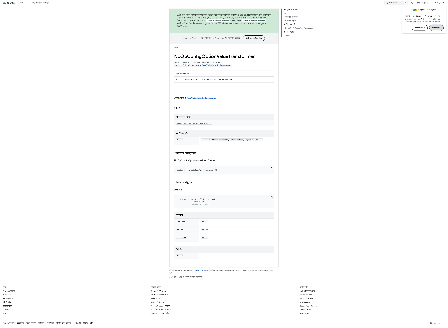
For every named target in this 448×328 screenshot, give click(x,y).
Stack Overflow (305, 310)
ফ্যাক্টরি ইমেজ (7, 306)
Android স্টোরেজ (9, 291)
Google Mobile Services (308, 306)
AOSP (176, 48)
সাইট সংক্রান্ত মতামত (63, 323)
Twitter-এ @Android (158, 291)
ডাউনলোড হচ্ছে (8, 298)
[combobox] (396, 3)
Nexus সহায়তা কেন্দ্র (306, 298)
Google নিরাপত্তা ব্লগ (158, 302)
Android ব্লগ (155, 298)
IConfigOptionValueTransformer (216, 65)
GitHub (5, 313)
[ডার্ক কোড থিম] (272, 167)
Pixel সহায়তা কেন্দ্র (306, 295)
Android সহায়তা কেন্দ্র (307, 291)
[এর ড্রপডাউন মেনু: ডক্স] (26, 3)
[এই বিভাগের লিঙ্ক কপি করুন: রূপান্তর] (184, 189)
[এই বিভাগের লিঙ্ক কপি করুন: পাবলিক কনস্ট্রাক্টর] (199, 153)
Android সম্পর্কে (8, 323)
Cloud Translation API (218, 38)
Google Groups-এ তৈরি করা (161, 310)
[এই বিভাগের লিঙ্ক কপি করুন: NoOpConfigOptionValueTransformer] (218, 160)
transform (206, 140)
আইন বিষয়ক (31, 323)
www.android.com (306, 302)
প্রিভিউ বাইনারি (7, 302)
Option (233, 140)
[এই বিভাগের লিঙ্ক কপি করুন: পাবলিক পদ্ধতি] (194, 182)
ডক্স (21, 3)
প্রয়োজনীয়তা (7, 295)
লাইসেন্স (41, 323)
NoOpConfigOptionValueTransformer (193, 123)
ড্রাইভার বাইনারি (8, 310)
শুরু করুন (436, 28)
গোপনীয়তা (50, 323)
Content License (199, 270)
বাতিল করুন (420, 28)
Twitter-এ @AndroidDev (160, 295)
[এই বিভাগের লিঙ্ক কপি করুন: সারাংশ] (185, 108)
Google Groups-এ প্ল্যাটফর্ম (160, 306)
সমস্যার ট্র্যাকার (304, 313)
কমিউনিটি (20, 323)
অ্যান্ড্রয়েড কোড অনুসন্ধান (40, 3)
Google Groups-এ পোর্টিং (160, 313)
